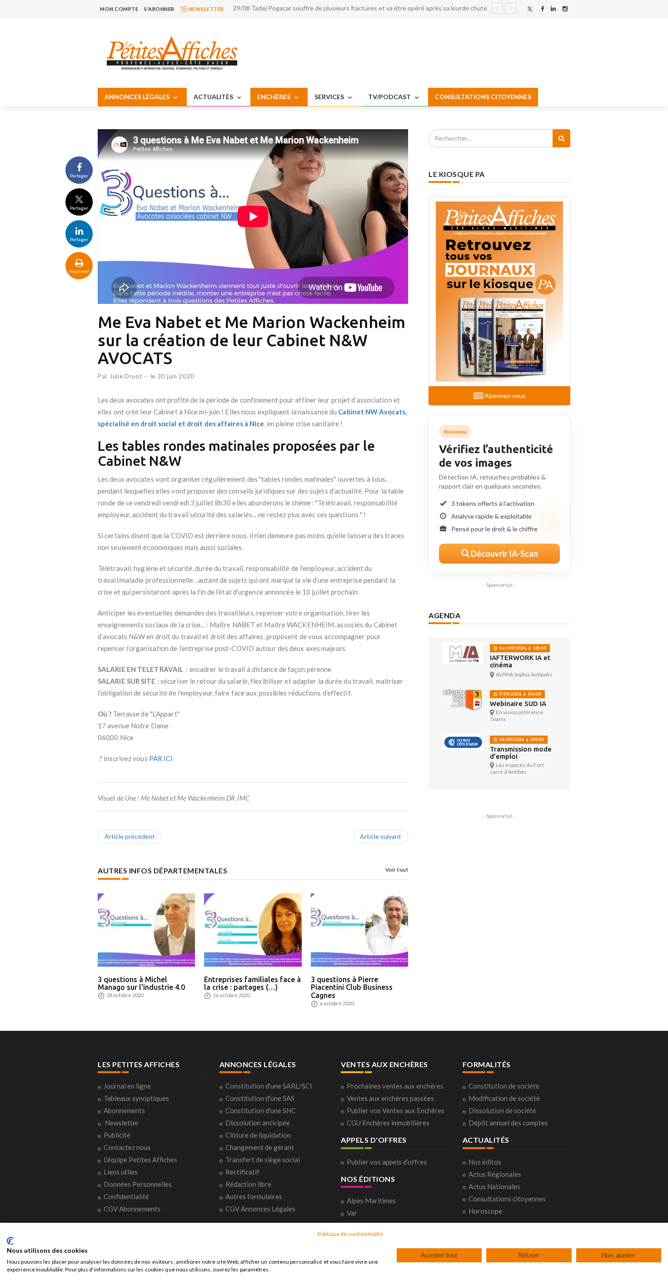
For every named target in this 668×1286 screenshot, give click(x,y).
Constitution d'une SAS (259, 1098)
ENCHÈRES (274, 97)
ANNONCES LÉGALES (138, 97)
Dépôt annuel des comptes (508, 1123)
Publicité (117, 1135)
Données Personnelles (138, 1184)
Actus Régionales (495, 1174)
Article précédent (130, 836)
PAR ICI (161, 758)
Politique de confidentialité (350, 1234)
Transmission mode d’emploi (521, 752)
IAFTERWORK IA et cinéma (520, 661)
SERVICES (329, 97)
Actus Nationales (494, 1186)
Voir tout (397, 869)
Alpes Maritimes (371, 1200)
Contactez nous (127, 1147)
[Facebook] (542, 9)
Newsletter (122, 1123)
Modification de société (504, 1098)
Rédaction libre (248, 1184)
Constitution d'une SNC (260, 1110)
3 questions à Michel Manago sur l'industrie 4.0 (141, 983)
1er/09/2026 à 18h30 (522, 648)
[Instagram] (565, 9)
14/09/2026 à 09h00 (521, 739)
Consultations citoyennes (507, 1199)
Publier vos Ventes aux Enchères (395, 1110)
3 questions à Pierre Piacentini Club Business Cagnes (352, 987)
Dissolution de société (502, 1110)
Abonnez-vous (504, 395)
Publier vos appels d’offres (387, 1162)
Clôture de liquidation (258, 1135)
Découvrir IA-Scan (503, 554)
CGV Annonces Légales (260, 1209)
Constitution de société (504, 1086)
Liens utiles (121, 1172)
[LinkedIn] (553, 9)
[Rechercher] (561, 138)
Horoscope (485, 1211)
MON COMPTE (119, 9)
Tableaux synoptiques (136, 1098)
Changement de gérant (259, 1147)
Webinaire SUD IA (518, 703)
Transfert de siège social (262, 1159)
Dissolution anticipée (257, 1123)
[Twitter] (530, 9)
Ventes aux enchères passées (390, 1098)
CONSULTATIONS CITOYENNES (483, 97)
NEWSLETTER (205, 9)
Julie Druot (126, 376)
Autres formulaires (253, 1196)
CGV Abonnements (132, 1209)
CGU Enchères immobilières (388, 1123)
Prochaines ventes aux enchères (395, 1086)
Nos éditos (485, 1162)
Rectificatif (242, 1172)
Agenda (444, 615)
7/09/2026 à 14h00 (519, 693)
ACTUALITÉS (214, 97)
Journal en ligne (127, 1086)
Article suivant (380, 836)
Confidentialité (126, 1196)
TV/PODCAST (390, 97)
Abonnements (124, 1110)
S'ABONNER (159, 9)
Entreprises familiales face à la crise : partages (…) (252, 983)
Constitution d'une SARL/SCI (268, 1086)
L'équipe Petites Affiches (140, 1159)
